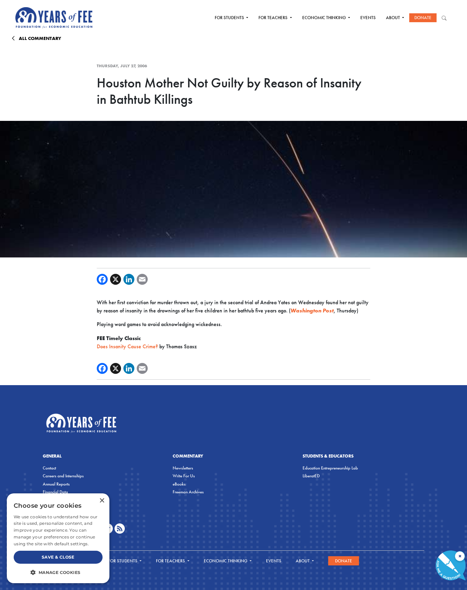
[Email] (142, 279)
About (393, 17)
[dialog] (58, 538)
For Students (230, 17)
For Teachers (273, 17)
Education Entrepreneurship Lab (330, 467)
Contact (49, 467)
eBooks (179, 484)
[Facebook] (102, 279)
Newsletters (183, 467)
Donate (422, 17)
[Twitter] (115, 279)
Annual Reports (56, 484)
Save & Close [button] (58, 557)
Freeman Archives (188, 491)
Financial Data (55, 491)
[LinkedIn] (128, 279)
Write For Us (184, 475)
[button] (58, 572)
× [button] (101, 500)
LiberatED (311, 475)
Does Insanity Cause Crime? (127, 346)
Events (368, 17)
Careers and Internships (63, 475)
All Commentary (40, 38)
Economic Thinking (324, 17)
